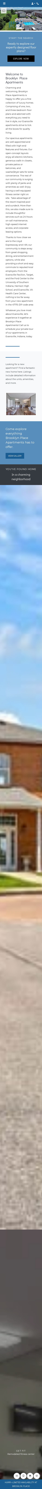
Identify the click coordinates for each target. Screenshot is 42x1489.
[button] (33, 3)
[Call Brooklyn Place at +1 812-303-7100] (37, 3)
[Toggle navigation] (4, 3)
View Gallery (15, 455)
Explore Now (21, 58)
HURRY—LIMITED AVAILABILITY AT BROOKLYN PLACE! (21, 1484)
